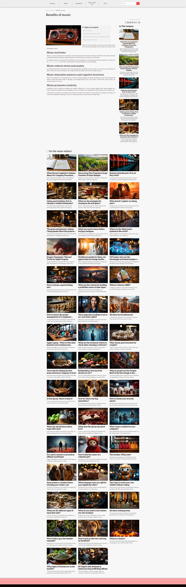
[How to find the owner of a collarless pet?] (93, 444)
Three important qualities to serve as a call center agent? (92, 316)
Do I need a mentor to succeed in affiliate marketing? (60, 456)
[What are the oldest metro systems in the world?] (124, 218)
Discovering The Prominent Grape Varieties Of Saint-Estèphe (129, 68)
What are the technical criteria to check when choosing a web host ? (92, 344)
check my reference (53, 62)
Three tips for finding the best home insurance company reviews (61, 372)
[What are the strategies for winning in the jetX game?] (129, 128)
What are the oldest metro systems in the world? (121, 230)
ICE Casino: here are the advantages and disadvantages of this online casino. (124, 259)
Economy (52, 3)
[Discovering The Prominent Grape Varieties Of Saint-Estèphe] (129, 59)
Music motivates (87, 30)
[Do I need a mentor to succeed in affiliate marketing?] (61, 444)
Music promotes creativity (90, 39)
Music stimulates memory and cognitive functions (96, 36)
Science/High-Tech (92, 3)
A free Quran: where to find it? (60, 399)
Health (65, 3)
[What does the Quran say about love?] (93, 416)
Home (47, 10)
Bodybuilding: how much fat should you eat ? (90, 372)
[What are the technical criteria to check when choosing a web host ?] (93, 332)
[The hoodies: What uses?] (124, 444)
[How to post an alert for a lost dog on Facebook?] (93, 528)
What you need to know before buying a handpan (91, 230)
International (79, 3)
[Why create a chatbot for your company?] (124, 416)
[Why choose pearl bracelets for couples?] (124, 332)
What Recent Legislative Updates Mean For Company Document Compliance (129, 44)
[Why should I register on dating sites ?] (124, 190)
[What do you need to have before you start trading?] (93, 500)
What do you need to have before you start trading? (92, 512)
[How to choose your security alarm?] (124, 388)
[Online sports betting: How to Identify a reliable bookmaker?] (129, 104)
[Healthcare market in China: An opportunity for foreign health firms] (93, 246)
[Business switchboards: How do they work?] (129, 83)
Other (105, 3)
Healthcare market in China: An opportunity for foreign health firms (92, 259)
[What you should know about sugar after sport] (61, 416)
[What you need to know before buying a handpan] (93, 218)
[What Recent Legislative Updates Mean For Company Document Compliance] (129, 34)
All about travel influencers (121, 315)
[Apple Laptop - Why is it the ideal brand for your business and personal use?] (61, 332)
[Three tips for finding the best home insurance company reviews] (61, 360)
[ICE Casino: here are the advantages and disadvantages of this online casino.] (124, 246)
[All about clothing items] (124, 500)
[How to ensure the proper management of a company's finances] (61, 304)
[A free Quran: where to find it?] (61, 388)
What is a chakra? (117, 539)
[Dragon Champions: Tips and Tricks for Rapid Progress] (61, 246)
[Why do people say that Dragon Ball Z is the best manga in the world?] (124, 360)
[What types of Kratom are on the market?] (61, 556)
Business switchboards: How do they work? (129, 91)
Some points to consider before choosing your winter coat (60, 484)
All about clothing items (120, 511)
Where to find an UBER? (120, 285)
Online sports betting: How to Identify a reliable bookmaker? (129, 113)
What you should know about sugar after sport (59, 428)
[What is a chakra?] (124, 528)
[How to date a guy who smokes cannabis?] (61, 528)
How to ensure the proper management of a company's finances (59, 317)
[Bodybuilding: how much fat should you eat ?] (93, 360)
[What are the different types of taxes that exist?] (61, 500)
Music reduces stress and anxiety (92, 33)
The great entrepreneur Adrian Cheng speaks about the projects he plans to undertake (60, 231)
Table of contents (91, 27)
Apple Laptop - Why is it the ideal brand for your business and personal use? (61, 345)
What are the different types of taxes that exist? (60, 512)
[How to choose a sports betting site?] (61, 274)
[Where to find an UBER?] (124, 274)
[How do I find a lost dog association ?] (93, 388)
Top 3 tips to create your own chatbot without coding (122, 484)
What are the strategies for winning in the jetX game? (129, 136)
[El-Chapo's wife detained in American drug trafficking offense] (93, 556)
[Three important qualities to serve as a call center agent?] (93, 304)
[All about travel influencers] (124, 304)
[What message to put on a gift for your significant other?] (93, 472)
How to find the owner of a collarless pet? (89, 456)
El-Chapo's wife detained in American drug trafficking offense (93, 568)
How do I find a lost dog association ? (88, 400)
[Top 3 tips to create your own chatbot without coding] (124, 472)
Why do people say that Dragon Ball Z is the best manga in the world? (123, 373)
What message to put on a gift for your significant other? (92, 484)
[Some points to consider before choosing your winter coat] (61, 472)
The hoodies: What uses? (120, 455)
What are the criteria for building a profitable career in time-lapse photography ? (92, 287)
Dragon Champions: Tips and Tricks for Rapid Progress (59, 258)
